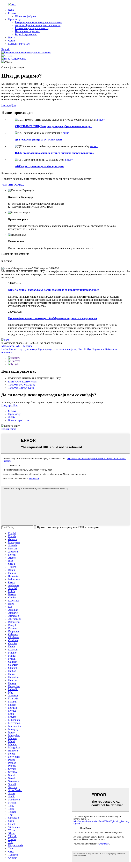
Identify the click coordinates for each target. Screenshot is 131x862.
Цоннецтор (30, 349)
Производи (14, 19)
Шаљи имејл (8, 429)
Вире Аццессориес (26, 34)
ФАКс (11, 40)
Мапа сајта (7, 346)
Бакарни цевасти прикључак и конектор (38, 22)
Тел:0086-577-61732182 (21, 384)
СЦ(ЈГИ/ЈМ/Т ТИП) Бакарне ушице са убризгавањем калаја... (53, 126)
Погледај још (8, 105)
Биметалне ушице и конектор (32, 28)
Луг (89, 349)
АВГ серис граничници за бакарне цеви (39, 166)
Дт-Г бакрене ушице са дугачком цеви (38, 139)
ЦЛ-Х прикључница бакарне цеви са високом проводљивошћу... (54, 153)
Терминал (98, 349)
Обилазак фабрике (26, 16)
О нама (12, 13)
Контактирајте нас (19, 43)
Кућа (11, 10)
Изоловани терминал (27, 31)
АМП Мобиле (24, 346)
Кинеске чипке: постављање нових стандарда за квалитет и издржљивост (53, 289)
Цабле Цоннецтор (11, 349)
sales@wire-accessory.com (22, 381)
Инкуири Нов (9, 405)
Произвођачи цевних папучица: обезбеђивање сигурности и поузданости (52, 318)
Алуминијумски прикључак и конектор (38, 25)
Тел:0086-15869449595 (21, 387)
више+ (101, 119)
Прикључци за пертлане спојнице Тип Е (62, 349)
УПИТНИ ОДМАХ (12, 184)
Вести (11, 37)
